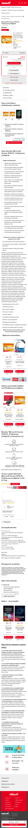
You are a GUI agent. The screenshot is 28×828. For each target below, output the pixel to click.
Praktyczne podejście (18, 36)
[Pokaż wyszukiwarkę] (19, 3)
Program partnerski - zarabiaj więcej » (18, 756)
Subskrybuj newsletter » (16, 768)
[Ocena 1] (13, 41)
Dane (2, 555)
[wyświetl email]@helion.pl (9, 818)
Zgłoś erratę (4, 552)
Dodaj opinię (15, 484)
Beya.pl (17, 804)
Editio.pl (7, 800)
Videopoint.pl (8, 804)
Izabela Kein (8, 632)
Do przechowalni (14, 80)
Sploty (16, 806)
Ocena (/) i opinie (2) (9, 90)
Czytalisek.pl (8, 806)
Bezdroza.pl (7, 802)
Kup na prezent (14, 70)
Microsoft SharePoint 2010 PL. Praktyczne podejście (20, 416)
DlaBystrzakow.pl (19, 800)
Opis (6, 87)
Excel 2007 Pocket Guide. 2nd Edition (19, 362)
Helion (21, 37)
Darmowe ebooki (5, 13)
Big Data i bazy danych (10, 555)
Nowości (15, 10)
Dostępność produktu (8, 95)
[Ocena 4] (18, 41)
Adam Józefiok (20, 632)
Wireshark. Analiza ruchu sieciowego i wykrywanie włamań (19, 629)
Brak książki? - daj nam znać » (17, 762)
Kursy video (18, 7)
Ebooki (13, 7)
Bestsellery (21, 10)
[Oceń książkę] (18, 41)
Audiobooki (4, 10)
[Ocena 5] (20, 41)
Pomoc (19, 469)
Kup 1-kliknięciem (14, 73)
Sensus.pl (17, 797)
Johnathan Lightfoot (19, 419)
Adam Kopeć (7, 136)
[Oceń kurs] (5, 483)
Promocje (10, 10)
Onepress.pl (7, 797)
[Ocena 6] (21, 41)
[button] (24, 347)
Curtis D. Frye (19, 33)
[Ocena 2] (15, 41)
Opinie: (15, 43)
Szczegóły (7, 92)
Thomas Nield (8, 419)
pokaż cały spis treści (9, 596)
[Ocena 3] (16, 41)
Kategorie (3, 7)
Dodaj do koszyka (13, 63)
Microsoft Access (21, 555)
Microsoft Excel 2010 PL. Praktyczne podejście (8, 363)
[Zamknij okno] (25, 822)
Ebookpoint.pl (18, 802)
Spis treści (7, 97)
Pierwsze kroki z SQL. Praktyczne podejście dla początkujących (8, 416)
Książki (8, 7)
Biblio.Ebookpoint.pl (9, 808)
